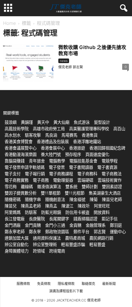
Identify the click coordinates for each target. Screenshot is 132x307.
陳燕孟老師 (31, 205)
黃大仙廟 (61, 122)
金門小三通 (55, 225)
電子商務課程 (61, 173)
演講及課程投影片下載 (66, 291)
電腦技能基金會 (83, 160)
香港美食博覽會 (19, 141)
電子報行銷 (35, 173)
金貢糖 (75, 225)
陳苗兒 (11, 205)
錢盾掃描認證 (85, 218)
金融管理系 (96, 225)
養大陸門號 (51, 154)
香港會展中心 (53, 148)
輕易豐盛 (97, 244)
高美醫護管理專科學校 (89, 128)
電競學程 (110, 160)
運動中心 (118, 231)
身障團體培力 (17, 250)
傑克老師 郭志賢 (70, 67)
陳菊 (94, 199)
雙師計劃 (90, 186)
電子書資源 (107, 167)
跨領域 (39, 250)
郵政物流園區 (57, 231)
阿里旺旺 (102, 205)
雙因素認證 (112, 186)
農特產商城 (75, 238)
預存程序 (73, 154)
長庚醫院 (37, 218)
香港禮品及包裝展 (53, 141)
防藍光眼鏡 (51, 212)
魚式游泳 (82, 122)
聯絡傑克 (88, 284)
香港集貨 (90, 135)
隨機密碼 (13, 199)
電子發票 (57, 167)
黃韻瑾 (27, 122)
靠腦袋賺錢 (15, 160)
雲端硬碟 (85, 180)
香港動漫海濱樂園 (21, 154)
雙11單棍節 (50, 193)
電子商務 (41, 180)
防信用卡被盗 (77, 212)
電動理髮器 (63, 180)
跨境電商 (57, 250)
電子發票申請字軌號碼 (25, 167)
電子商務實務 (17, 180)
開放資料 (102, 212)
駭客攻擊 (33, 135)
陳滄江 (67, 205)
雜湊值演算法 (49, 186)
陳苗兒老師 (112, 199)
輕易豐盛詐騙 (73, 244)
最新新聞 (109, 284)
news (64, 61)
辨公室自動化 (17, 244)
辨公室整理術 (45, 244)
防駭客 (31, 212)
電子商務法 (112, 173)
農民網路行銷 (101, 238)
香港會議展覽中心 (21, 148)
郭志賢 (100, 231)
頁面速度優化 (97, 154)
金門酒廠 (13, 225)
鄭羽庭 (116, 225)
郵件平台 (81, 231)
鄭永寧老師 (15, 231)
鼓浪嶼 (11, 122)
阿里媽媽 (13, 212)
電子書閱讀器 (81, 167)
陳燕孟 (51, 205)
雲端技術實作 (110, 180)
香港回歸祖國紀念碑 (107, 148)
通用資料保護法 (47, 238)
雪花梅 (11, 186)
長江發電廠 (15, 218)
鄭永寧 (35, 231)
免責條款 (44, 284)
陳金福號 (77, 199)
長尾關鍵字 (59, 218)
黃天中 (43, 122)
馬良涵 (51, 135)
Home (9, 23)
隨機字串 (33, 199)
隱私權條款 (66, 284)
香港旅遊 (77, 148)
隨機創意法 (55, 199)
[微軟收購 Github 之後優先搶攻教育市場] (28, 63)
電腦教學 (57, 160)
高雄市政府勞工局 (49, 128)
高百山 (119, 128)
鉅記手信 (110, 218)
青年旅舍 (37, 160)
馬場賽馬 (69, 135)
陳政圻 (84, 205)
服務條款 (23, 284)
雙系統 (71, 186)
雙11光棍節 (74, 193)
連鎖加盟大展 (17, 238)
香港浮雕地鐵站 (87, 141)
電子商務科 (87, 173)
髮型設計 (102, 122)
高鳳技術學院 (17, 128)
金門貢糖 (33, 225)
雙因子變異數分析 (21, 193)
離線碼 (27, 186)
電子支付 (13, 173)
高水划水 (13, 135)
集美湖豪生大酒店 (105, 193)
